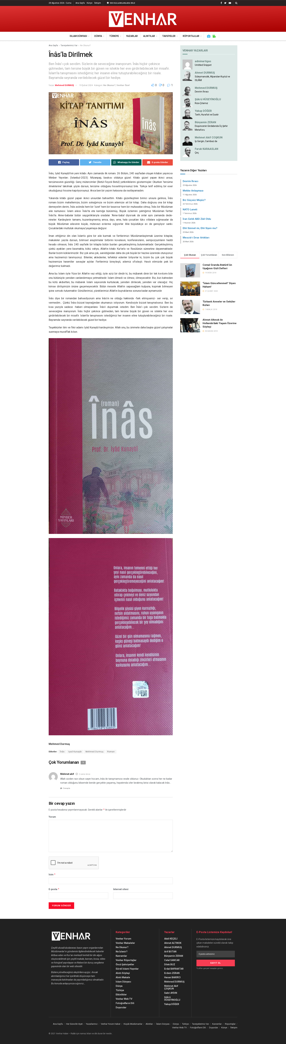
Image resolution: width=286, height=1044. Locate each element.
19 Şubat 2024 (86, 85)
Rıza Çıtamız (201, 103)
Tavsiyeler (168, 36)
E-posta (54, 889)
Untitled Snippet (203, 65)
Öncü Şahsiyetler (125, 964)
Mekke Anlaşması (193, 190)
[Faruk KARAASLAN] (187, 152)
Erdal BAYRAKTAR (174, 968)
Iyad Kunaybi (75, 752)
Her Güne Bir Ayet (74, 1024)
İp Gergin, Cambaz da (206, 141)
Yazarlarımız (91, 1024)
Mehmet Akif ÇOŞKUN (171, 987)
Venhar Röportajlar (126, 960)
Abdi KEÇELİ (170, 938)
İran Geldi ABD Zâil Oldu (197, 218)
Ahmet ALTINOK (172, 943)
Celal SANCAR (172, 960)
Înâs (62, 752)
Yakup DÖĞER (203, 110)
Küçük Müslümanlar (133, 1024)
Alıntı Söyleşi (123, 973)
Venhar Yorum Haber (110, 1024)
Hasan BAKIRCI (172, 977)
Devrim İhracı (202, 91)
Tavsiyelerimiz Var (69, 45)
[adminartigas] (187, 64)
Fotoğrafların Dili (125, 1003)
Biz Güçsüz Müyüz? (194, 200)
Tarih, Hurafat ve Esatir (207, 114)
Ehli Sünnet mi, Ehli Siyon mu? (200, 228)
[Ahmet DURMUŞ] (187, 75)
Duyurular (121, 1007)
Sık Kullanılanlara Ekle (122, 3)
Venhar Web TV (124, 999)
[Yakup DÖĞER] (187, 113)
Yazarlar (132, 36)
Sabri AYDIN (170, 993)
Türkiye (114, 36)
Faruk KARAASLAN (206, 148)
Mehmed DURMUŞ (64, 85)
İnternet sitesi (120, 889)
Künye (89, 3)
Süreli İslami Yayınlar (127, 968)
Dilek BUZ (169, 964)
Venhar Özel (123, 85)
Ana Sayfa (80, 3)
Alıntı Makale (123, 977)
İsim (52, 874)
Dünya (98, 36)
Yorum (52, 816)
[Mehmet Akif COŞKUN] (187, 140)
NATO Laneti (190, 209)
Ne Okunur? (85, 45)
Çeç (197, 152)
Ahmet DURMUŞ (205, 72)
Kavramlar (121, 956)
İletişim (97, 3)
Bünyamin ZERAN (205, 122)
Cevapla (66, 788)
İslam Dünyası (78, 36)
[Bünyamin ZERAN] (187, 125)
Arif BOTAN (170, 951)
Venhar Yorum (123, 938)
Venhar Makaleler (125, 943)
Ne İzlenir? (121, 951)
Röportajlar (191, 36)
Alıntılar (149, 36)
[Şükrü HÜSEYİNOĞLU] (187, 102)
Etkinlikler (121, 994)
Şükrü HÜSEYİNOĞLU (208, 99)
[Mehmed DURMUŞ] (187, 91)
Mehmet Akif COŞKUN (208, 137)
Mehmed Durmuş (94, 752)
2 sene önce (84, 774)
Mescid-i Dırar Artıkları (196, 237)
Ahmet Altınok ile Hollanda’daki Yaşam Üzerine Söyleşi (220, 323)
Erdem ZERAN (172, 973)
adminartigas (203, 61)
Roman (111, 752)
